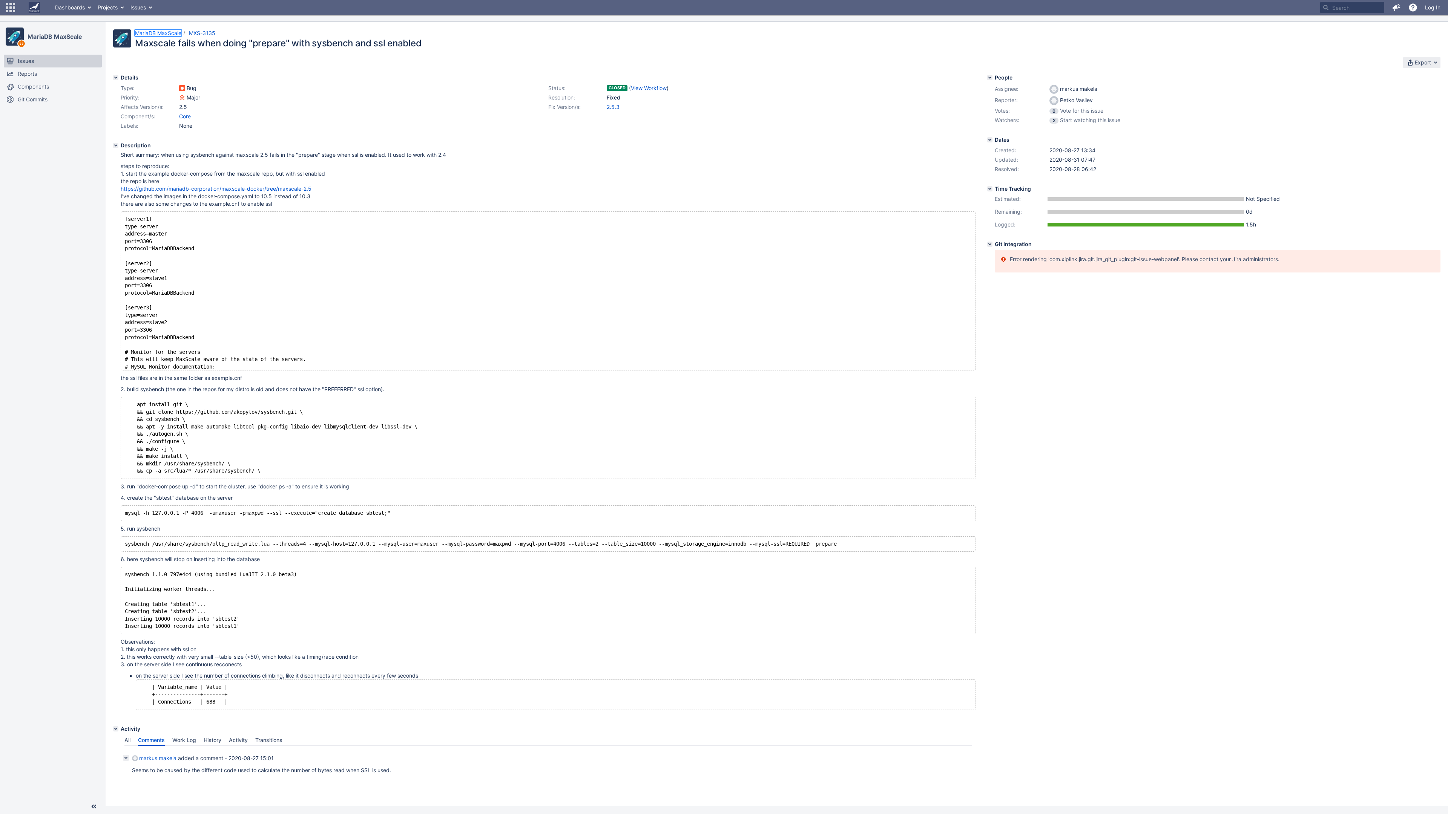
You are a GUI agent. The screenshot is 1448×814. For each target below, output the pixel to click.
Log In (1432, 7)
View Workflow (649, 88)
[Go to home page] (34, 7)
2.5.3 (613, 107)
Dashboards (70, 7)
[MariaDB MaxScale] (15, 37)
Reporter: (1006, 100)
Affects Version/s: (142, 107)
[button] (10, 7)
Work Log (184, 740)
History (212, 740)
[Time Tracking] (989, 188)
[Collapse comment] (126, 758)
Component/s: (138, 116)
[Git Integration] (989, 244)
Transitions (268, 740)
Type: (128, 88)
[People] (989, 77)
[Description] (115, 145)
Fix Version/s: (564, 107)
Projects (108, 7)
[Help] (1413, 7)
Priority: (130, 97)
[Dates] (989, 139)
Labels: (129, 125)
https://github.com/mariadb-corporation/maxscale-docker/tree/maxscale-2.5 (216, 188)
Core (185, 116)
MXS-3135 (202, 33)
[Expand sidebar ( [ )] (94, 806)
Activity (238, 740)
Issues (138, 7)
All (127, 740)
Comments (151, 740)
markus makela (157, 758)
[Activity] (115, 728)
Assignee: (1007, 89)
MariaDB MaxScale (55, 36)
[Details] (115, 77)
